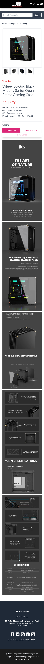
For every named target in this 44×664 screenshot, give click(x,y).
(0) (34, 3)
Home (4, 24)
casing (24, 24)
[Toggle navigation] (3, 3)
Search (37, 15)
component (14, 24)
